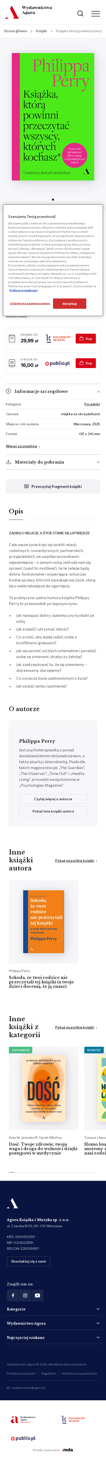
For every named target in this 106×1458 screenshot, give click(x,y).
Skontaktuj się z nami (28, 1261)
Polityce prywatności (23, 290)
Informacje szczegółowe (41, 391)
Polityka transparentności (79, 1373)
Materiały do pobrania (39, 462)
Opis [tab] (16, 511)
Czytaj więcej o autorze (53, 799)
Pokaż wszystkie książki (74, 860)
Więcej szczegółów (21, 446)
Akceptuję (69, 303)
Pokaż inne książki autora (53, 811)
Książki (41, 31)
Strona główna (15, 31)
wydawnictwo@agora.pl (29, 1387)
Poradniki (92, 404)
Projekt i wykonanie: (46, 1450)
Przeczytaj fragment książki (57, 486)
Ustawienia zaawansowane (30, 303)
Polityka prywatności (21, 1373)
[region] (53, 260)
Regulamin (48, 1373)
